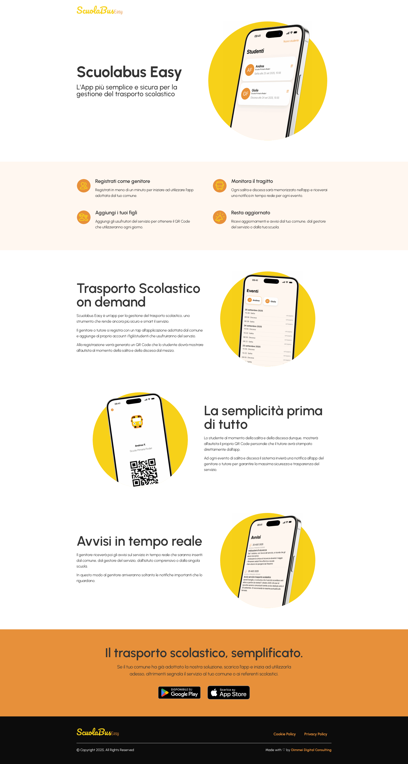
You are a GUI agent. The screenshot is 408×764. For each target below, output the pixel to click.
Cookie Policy (284, 734)
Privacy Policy (315, 734)
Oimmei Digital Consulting (311, 750)
